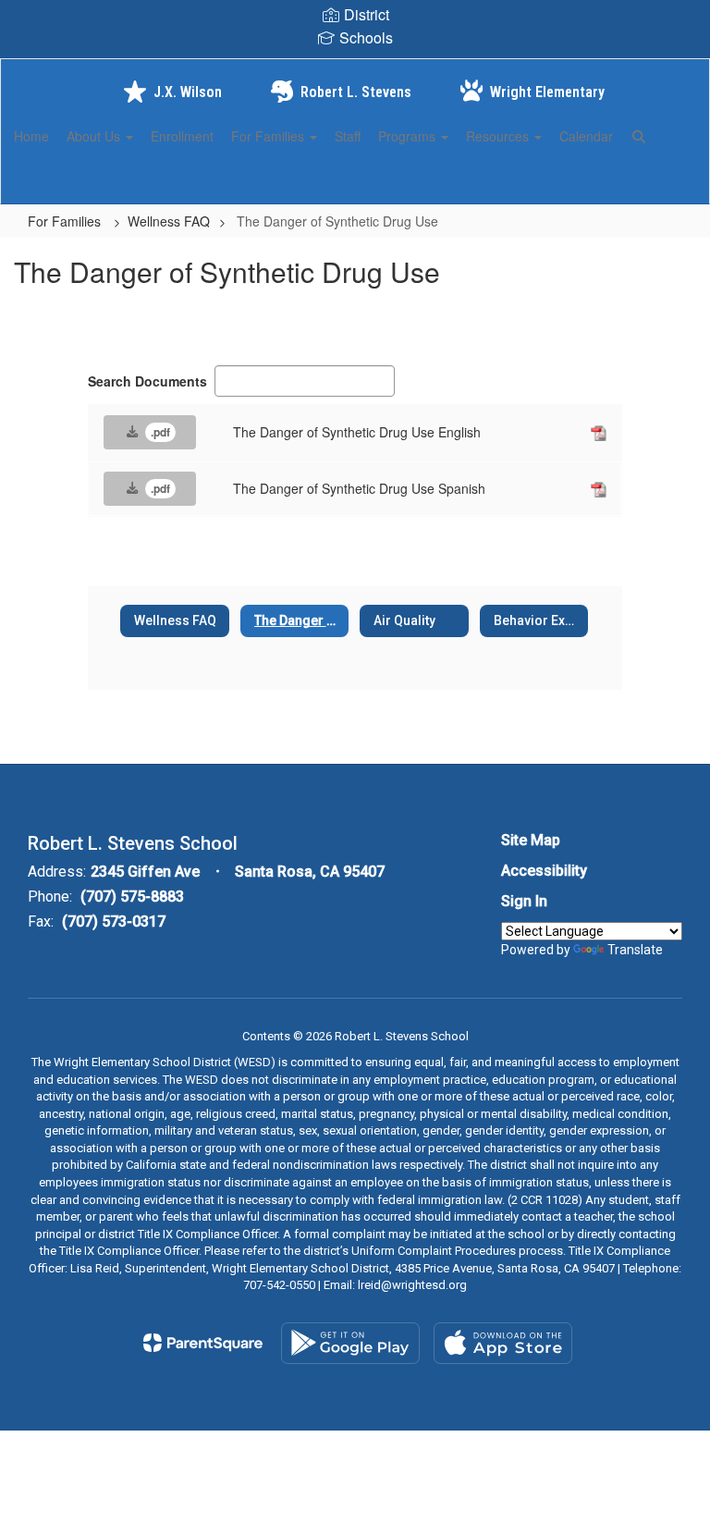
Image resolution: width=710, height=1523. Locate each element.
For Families (269, 136)
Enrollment (182, 136)
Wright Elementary (547, 92)
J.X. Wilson (187, 92)
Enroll (663, 181)
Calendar (586, 136)
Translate (635, 949)
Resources (499, 136)
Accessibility (544, 870)
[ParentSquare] (203, 1343)
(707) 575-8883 (132, 896)
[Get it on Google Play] (350, 1343)
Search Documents (147, 381)
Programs (408, 136)
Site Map (530, 840)
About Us (95, 136)
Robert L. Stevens (355, 92)
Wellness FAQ (169, 221)
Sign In (524, 901)
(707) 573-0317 (113, 921)
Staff (348, 136)
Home (31, 136)
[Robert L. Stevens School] (355, 70)
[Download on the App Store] (503, 1343)
